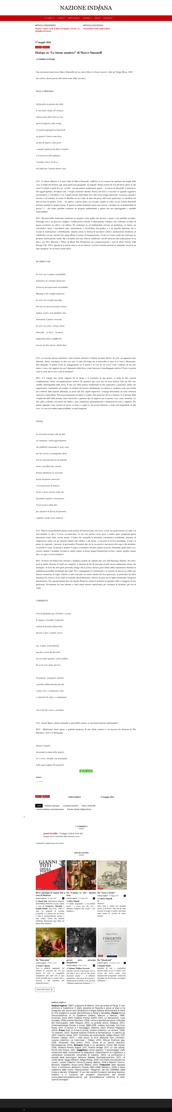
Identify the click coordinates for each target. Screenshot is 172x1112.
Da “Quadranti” (104, 959)
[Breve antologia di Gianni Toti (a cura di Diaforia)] (50, 875)
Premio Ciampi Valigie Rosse (79, 809)
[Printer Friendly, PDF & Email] (86, 772)
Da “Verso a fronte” (106, 892)
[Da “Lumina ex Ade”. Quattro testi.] (81, 875)
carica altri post (43, 989)
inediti (46, 47)
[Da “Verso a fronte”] (112, 875)
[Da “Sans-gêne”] (50, 942)
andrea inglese (74, 797)
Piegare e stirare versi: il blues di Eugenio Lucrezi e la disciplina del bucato (57, 29)
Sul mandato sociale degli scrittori (96, 28)
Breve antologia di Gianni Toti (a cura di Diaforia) (50, 894)
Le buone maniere (70, 805)
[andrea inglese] (43, 1040)
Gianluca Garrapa (52, 805)
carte (38, 47)
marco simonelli (88, 805)
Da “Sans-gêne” (43, 959)
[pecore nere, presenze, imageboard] (81, 942)
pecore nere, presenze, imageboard (81, 961)
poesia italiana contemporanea (50, 809)
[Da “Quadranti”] (112, 942)
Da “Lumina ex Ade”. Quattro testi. (81, 894)
